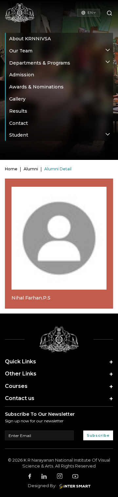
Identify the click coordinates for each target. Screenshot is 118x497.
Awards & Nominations (36, 87)
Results (18, 111)
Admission (21, 75)
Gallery (17, 99)
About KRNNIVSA (30, 39)
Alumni (31, 169)
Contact (18, 123)
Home (11, 169)
